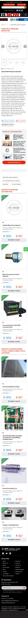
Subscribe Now (8, 4)
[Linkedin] (21, 10)
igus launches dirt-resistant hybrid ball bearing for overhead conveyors (19, 150)
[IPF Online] (10, 14)
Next (25, 46)
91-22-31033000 (9, 2)
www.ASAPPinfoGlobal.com (8, 602)
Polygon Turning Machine (11, 525)
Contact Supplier (9, 121)
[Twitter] (19, 10)
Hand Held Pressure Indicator (10, 177)
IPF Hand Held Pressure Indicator (11, 180)
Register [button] (11, 10)
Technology (6, 573)
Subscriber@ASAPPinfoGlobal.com (10, 600)
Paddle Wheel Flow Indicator (12, 225)
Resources (18, 561)
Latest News (6, 567)
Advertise (21, 4)
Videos (4, 565)
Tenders (5, 571)
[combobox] (5, 7)
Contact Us (18, 565)
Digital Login (18, 2)
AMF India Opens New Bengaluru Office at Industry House (18, 137)
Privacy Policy (18, 571)
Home (2, 24)
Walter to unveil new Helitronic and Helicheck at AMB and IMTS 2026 (19, 157)
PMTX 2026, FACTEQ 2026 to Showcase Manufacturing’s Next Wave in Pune (19, 143)
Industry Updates (19, 569)
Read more (6, 231)
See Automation (7, 68)
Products (17, 563)
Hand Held (5, 184)
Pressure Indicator (16, 184)
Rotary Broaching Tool (10, 488)
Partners (17, 573)
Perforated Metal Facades (11, 386)
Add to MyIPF (21, 121)
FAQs (4, 569)
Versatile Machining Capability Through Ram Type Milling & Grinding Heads (12, 437)
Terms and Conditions (8, 575)
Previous (2, 46)
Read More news (13, 162)
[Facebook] (17, 10)
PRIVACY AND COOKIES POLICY (19, 590)
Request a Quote (8, 124)
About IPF (5, 563)
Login (6, 10)
